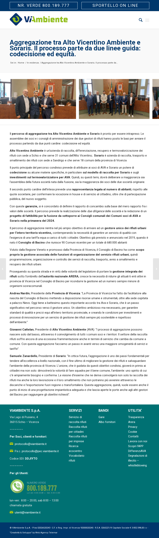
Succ (150, 99)
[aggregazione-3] (71, 114)
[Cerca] (139, 20)
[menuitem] (139, 20)
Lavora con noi (137, 441)
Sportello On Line (115, 5)
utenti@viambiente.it (28, 512)
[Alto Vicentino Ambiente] (39, 20)
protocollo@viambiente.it (31, 444)
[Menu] (147, 20)
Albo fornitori (107, 422)
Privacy (132, 427)
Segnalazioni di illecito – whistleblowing (137, 460)
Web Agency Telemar (46, 532)
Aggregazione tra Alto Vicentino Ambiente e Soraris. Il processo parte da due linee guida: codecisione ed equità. (75, 48)
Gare (102, 417)
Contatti (133, 436)
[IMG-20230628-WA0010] (145, 114)
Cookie (132, 431)
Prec (9, 99)
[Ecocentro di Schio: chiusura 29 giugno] (3, 269)
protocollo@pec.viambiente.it (40, 451)
